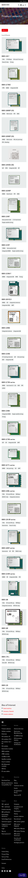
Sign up (4, 831)
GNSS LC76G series (8, 439)
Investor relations (8, 714)
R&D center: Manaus (19, 828)
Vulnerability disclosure (5, 815)
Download (23, 5)
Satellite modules (6, 759)
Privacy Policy (5, 854)
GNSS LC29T (6, 245)
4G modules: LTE (6, 736)
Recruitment (17, 819)
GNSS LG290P (6, 191)
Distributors (17, 811)
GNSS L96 (5, 600)
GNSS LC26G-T (6, 273)
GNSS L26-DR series (8, 519)
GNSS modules (5, 751)
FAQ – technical (6, 807)
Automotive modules (7, 749)
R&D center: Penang (19, 831)
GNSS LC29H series (8, 574)
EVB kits (4, 769)
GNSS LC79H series (8, 382)
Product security (6, 809)
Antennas (4, 734)
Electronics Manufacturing (18, 732)
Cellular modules (6, 731)
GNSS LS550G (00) (8, 165)
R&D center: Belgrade (17, 825)
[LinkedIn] (4, 871)
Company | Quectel (8, 711)
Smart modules (6, 762)
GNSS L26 (5, 685)
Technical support (6, 821)
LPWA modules (5, 754)
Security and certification (17, 839)
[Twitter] (7, 871)
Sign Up (24, 1)
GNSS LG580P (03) (8, 136)
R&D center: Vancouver (17, 834)
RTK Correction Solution (18, 739)
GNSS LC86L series (8, 491)
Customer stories (18, 785)
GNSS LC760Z (6, 85)
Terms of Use (5, 857)
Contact (4, 863)
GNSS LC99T (6, 216)
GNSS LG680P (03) (8, 110)
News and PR (17, 795)
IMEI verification (6, 812)
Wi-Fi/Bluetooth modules (6, 765)
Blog (15, 780)
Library (16, 783)
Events (16, 788)
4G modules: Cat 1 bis (6, 742)
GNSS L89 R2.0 (6, 299)
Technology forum (6, 819)
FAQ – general (5, 804)
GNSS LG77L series (8, 465)
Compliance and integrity (18, 807)
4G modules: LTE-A (6, 739)
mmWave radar (6, 756)
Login (21, 1)
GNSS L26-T (5, 56)
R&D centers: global (19, 821)
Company (16, 804)
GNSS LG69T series (8, 548)
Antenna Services (18, 729)
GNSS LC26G (6, 354)
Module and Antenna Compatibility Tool (7, 784)
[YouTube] (10, 871)
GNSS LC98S (6, 411)
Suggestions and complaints (6, 825)
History (16, 814)
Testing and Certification (17, 743)
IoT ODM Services (18, 736)
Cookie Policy (5, 851)
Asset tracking (7, 708)
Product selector (6, 729)
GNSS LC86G (6, 328)
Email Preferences (6, 859)
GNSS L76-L (5, 657)
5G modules (5, 746)
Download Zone (6, 780)
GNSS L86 (5, 628)
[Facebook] (2, 871)
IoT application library (18, 791)
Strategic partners (19, 842)
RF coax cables (6, 771)
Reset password (6, 834)
